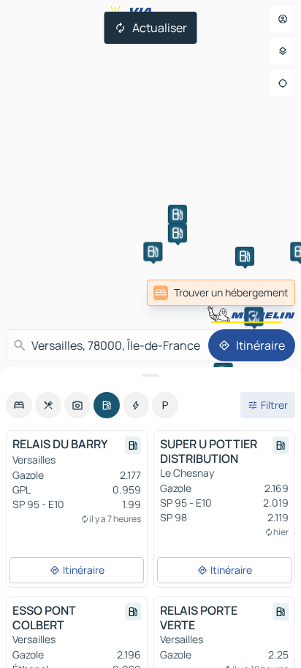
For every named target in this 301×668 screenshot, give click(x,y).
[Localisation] (282, 83)
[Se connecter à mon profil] (282, 19)
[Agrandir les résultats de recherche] (150, 375)
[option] (19, 405)
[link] (221, 293)
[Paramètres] (282, 51)
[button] (177, 214)
